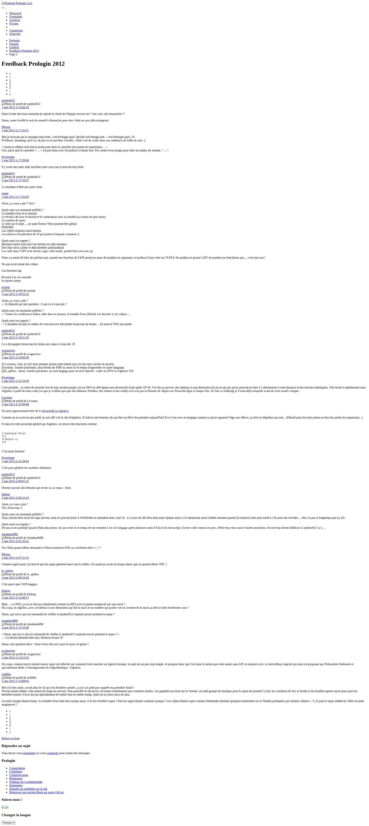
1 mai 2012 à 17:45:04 (15, 196)
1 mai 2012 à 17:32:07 (15, 180)
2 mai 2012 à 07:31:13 (15, 557)
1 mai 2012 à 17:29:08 (15, 160)
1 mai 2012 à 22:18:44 (15, 461)
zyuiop (6, 287)
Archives (14, 20)
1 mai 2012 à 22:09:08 (15, 404)
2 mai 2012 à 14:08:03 (15, 681)
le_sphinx (7, 570)
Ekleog (6, 590)
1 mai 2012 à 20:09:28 (15, 357)
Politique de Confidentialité (25, 782)
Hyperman (8, 157)
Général (14, 47)
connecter (52, 753)
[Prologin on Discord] (3, 807)
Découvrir (15, 13)
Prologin (23, 3)
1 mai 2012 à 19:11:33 (15, 337)
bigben (6, 494)
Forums (13, 23)
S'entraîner (15, 16)
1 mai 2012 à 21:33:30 (15, 381)
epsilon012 (8, 100)
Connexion (16, 30)
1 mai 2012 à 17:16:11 (15, 130)
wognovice (8, 350)
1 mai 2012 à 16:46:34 (15, 107)
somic (5, 193)
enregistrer (29, 753)
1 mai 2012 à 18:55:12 (15, 294)
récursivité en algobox (55, 411)
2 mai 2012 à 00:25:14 (15, 497)
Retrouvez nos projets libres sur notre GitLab (36, 792)
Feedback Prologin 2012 (24, 50)
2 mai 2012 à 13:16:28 (15, 627)
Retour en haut (10, 738)
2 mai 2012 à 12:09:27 (15, 597)
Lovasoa (7, 397)
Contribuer (15, 771)
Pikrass (6, 127)
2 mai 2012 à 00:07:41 (15, 481)
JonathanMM (10, 534)
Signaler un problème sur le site (28, 788)
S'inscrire (14, 34)
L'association (17, 768)
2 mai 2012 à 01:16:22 (15, 541)
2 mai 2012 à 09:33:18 (15, 577)
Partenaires (15, 785)
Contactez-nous (18, 775)
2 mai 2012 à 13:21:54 (15, 657)
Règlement (15, 778)
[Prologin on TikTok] (6, 807)
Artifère (6, 674)
